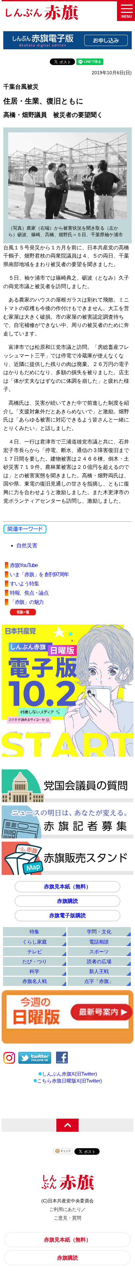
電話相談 (99, 942)
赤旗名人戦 (34, 981)
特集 (34, 931)
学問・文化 (99, 931)
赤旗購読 (67, 901)
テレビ (34, 951)
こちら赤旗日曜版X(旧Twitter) (69, 1080)
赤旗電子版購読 (67, 915)
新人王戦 (99, 971)
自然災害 (26, 545)
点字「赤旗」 (99, 981)
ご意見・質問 (67, 1217)
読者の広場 (99, 961)
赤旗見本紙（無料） (67, 886)
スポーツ (99, 951)
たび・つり (34, 961)
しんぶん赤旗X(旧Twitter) (69, 1074)
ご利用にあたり (65, 1209)
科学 (34, 971)
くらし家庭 (34, 942)
